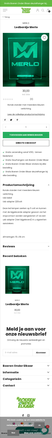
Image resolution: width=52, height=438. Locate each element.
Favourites (44, 37)
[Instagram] (28, 415)
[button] (5, 10)
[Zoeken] (43, 10)
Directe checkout (26, 143)
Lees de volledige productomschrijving (26, 114)
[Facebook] (23, 415)
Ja (39, 425)
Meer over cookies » (33, 433)
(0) (31, 99)
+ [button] (46, 127)
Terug (7, 17)
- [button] (5, 127)
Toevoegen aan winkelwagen (26, 135)
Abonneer (41, 352)
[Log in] (37, 10)
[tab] (26, 184)
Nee (13, 433)
